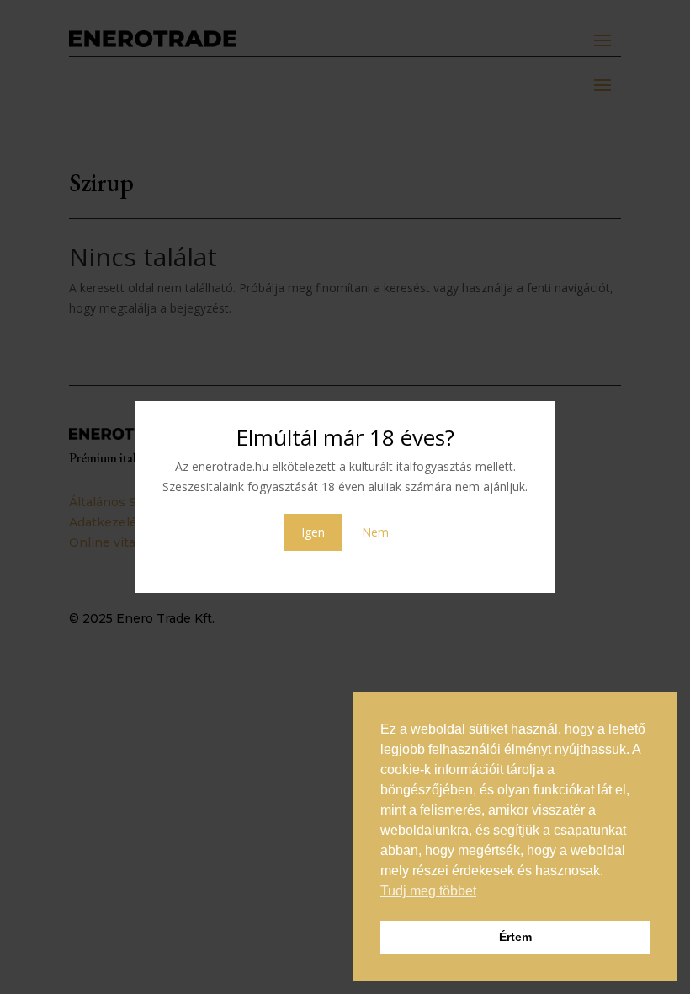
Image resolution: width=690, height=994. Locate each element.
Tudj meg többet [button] (428, 891)
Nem (375, 532)
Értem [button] (515, 936)
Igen (313, 532)
